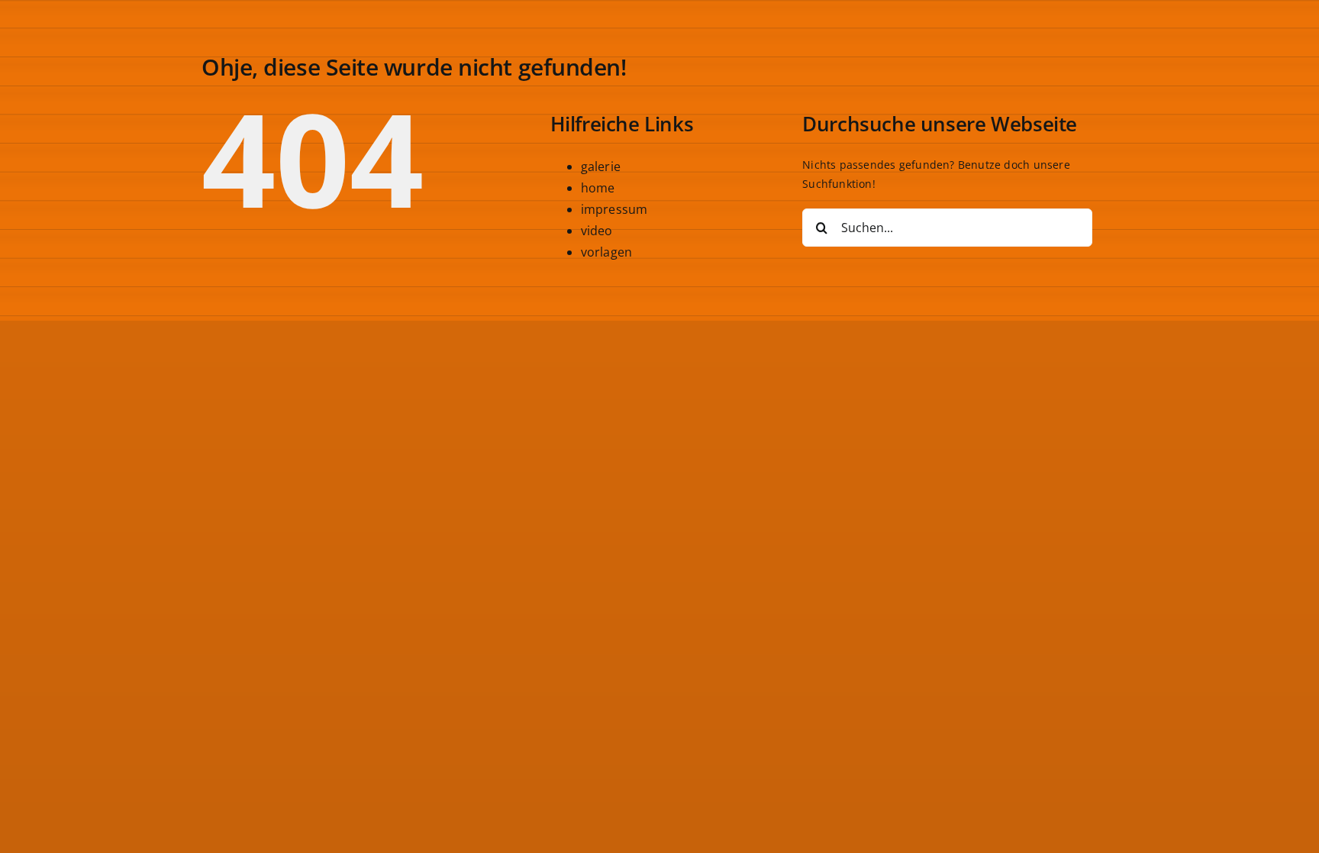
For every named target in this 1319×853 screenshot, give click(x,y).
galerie (601, 166)
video (597, 230)
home (598, 187)
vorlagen (607, 252)
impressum (614, 209)
